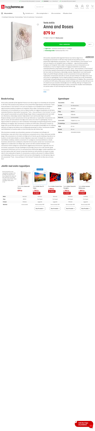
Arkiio (44, 91)
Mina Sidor (82, 8)
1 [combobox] (90, 44)
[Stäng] (76, 422)
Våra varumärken (56, 13)
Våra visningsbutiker (41, 13)
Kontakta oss (29, 13)
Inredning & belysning (8, 17)
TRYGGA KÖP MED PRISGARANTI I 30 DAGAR (30, 1)
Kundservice (77, 8)
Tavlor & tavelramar (29, 17)
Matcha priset (59, 38)
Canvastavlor (39, 17)
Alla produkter (8, 13)
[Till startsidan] (12, 7)
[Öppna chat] (91, 426)
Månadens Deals (67, 13)
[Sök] (60, 7)
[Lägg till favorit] (38, 24)
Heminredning (18, 17)
